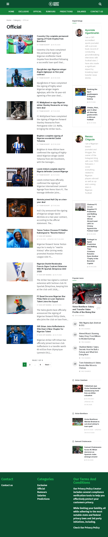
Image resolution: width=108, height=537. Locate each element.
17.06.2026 (56, 111)
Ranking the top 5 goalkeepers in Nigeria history (92, 94)
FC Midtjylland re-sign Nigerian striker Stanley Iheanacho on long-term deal (52, 105)
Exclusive (24, 11)
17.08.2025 (56, 205)
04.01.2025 (58, 335)
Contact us (96, 11)
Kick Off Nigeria (45, 236)
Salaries (81, 11)
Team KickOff (44, 45)
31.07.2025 (92, 102)
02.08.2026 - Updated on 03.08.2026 (89, 402)
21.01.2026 (56, 175)
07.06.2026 (56, 144)
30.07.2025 (92, 123)
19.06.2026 (89, 460)
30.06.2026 (56, 45)
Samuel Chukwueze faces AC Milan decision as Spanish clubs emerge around (92, 452)
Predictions (66, 11)
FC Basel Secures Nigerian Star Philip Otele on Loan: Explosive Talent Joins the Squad (51, 299)
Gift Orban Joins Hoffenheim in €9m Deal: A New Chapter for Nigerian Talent (51, 329)
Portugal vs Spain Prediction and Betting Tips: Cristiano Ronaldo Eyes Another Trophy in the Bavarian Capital (92, 251)
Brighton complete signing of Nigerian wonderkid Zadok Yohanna (50, 138)
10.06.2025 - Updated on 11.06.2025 (51, 239)
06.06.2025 (92, 266)
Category (17, 20)
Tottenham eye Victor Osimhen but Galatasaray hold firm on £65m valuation (92, 391)
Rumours (50, 11)
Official (37, 11)
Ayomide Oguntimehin (92, 31)
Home (11, 11)
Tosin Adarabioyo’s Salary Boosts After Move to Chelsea (90, 365)
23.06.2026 (56, 78)
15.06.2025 (92, 234)
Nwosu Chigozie (90, 138)
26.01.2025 (58, 275)
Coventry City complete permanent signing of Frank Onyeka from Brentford (52, 38)
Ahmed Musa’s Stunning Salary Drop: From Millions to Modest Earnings (89, 336)
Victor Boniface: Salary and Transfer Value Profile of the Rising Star (83, 309)
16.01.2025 (57, 305)
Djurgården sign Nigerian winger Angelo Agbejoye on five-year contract (51, 72)
